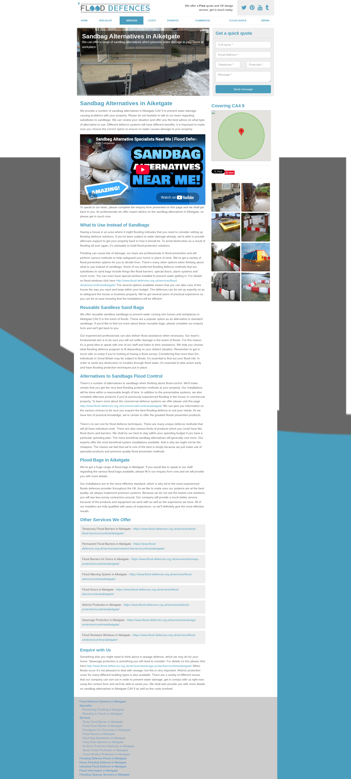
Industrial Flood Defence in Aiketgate (103, 766)
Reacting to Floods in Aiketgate (102, 713)
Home (84, 20)
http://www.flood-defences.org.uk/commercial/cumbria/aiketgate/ (121, 405)
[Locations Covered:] (79, 3)
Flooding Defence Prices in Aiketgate (103, 758)
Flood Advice (237, 20)
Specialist (105, 20)
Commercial (202, 20)
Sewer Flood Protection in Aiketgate (105, 750)
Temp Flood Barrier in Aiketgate (102, 721)
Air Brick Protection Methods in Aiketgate (108, 746)
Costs (152, 20)
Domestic (173, 20)
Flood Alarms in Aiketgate (98, 734)
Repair (265, 20)
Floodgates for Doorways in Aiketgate (106, 729)
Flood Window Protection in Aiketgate (106, 754)
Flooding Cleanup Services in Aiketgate (104, 774)
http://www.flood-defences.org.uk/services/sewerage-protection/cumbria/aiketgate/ (139, 665)
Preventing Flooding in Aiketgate (103, 709)
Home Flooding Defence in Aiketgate (102, 762)
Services (131, 20)
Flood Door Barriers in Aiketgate (103, 742)
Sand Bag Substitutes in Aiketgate (104, 738)
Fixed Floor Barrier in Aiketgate (102, 725)
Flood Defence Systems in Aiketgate (102, 701)
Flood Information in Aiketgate (98, 770)
